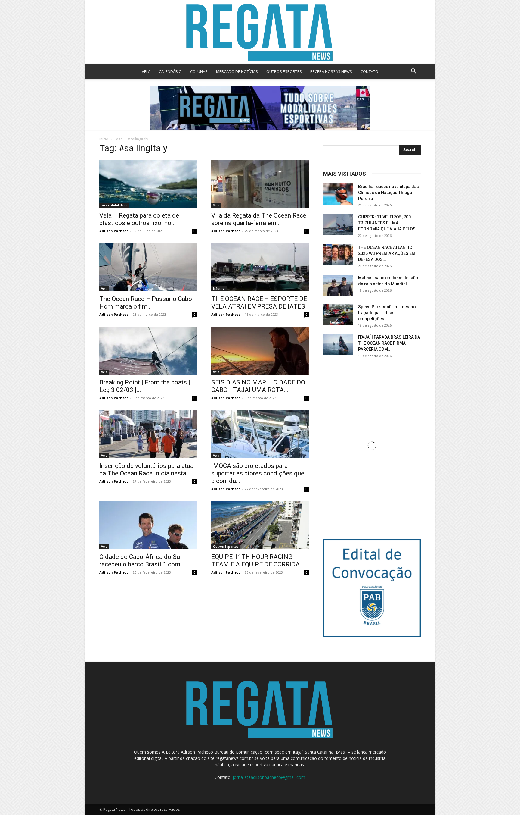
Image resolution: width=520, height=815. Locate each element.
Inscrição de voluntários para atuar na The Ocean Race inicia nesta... (147, 469)
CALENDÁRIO (170, 71)
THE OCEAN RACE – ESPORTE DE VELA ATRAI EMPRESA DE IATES (259, 302)
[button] (413, 72)
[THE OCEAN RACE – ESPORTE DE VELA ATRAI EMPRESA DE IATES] (260, 267)
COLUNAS (199, 71)
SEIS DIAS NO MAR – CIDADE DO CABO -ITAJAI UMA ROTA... (258, 386)
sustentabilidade (114, 205)
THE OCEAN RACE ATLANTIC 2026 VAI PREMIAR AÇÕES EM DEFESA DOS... (386, 253)
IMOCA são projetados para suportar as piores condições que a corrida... (257, 473)
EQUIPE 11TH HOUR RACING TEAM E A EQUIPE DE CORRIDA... (257, 560)
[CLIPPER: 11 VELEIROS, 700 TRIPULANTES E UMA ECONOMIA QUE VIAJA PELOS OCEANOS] (338, 224)
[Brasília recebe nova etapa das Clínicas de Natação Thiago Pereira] (338, 194)
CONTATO (369, 71)
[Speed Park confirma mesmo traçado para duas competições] (338, 314)
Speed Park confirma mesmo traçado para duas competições (387, 312)
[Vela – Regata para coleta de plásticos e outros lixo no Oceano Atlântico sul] (148, 184)
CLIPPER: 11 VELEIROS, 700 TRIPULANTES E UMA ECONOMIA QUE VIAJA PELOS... (388, 223)
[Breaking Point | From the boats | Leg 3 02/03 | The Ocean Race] (148, 351)
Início (103, 139)
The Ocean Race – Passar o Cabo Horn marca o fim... (145, 302)
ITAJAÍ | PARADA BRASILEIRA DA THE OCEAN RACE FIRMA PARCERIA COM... (389, 343)
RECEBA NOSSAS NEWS (331, 71)
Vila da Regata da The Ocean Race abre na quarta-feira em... (258, 219)
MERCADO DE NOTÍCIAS (237, 71)
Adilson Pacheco (113, 231)
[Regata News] (260, 32)
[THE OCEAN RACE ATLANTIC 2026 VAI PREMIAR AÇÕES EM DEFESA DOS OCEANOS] (338, 254)
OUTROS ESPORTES (284, 71)
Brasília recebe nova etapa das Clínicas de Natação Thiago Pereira (388, 192)
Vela (216, 205)
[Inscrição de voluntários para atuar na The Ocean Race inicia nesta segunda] (148, 434)
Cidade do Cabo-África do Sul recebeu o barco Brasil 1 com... (142, 560)
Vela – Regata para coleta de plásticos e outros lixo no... (139, 219)
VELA (146, 71)
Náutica (219, 289)
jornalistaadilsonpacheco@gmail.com (269, 777)
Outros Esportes (225, 546)
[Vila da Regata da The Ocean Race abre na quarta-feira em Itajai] (260, 184)
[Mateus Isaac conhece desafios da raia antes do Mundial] (338, 285)
